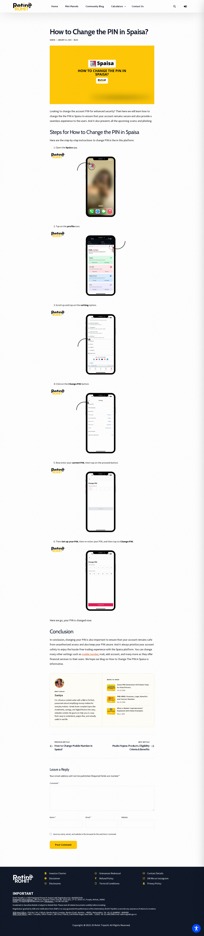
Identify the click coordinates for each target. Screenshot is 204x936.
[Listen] (185, 6)
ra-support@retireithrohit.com (31, 901)
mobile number (90, 654)
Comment (54, 783)
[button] (174, 6)
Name (53, 817)
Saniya (52, 40)
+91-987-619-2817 (61, 901)
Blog (76, 40)
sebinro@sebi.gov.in (128, 914)
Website (124, 817)
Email (88, 817)
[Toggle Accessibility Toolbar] (196, 928)
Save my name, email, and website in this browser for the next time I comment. (84, 834)
